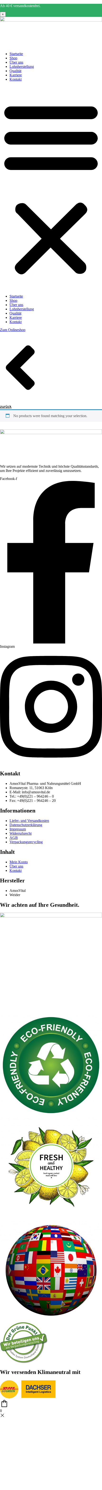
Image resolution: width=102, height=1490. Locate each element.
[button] (51, 187)
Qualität (15, 71)
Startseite (16, 54)
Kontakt (15, 79)
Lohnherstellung (21, 67)
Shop (13, 58)
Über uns (16, 62)
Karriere (15, 75)
